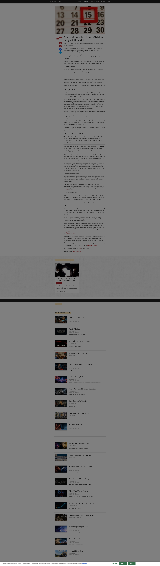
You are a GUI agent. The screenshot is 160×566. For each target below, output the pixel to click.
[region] (80, 564)
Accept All (131, 563)
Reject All (122, 563)
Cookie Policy (84, 563)
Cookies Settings (114, 563)
